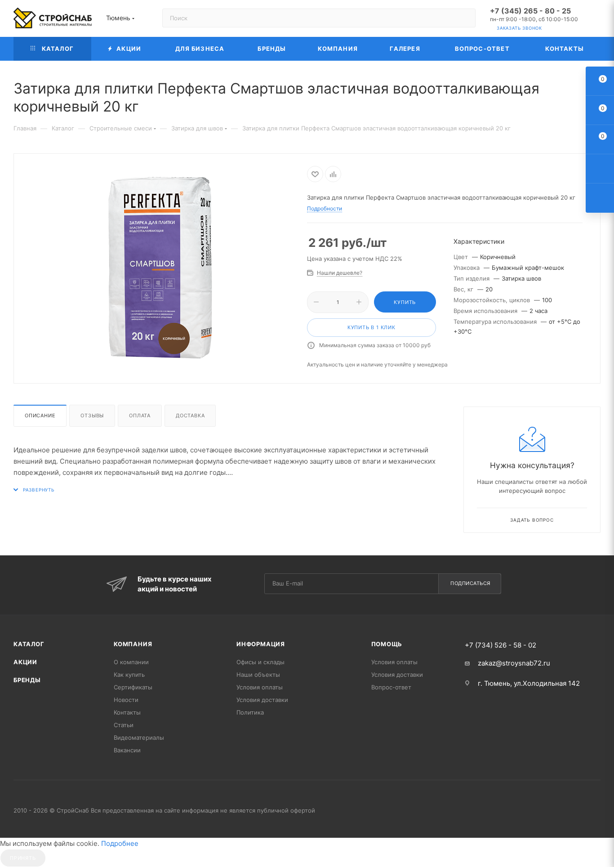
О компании (131, 662)
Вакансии (127, 750)
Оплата (140, 415)
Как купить (129, 674)
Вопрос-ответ (391, 687)
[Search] (465, 18)
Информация (260, 644)
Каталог (28, 644)
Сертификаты (133, 687)
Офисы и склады (260, 662)
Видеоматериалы (139, 737)
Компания (133, 644)
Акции (25, 662)
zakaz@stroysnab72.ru (514, 663)
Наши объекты (258, 674)
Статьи (123, 724)
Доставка (190, 415)
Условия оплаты (259, 687)
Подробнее (119, 843)
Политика (250, 712)
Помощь (387, 644)
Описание (40, 415)
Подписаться (470, 583)
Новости (126, 699)
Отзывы (92, 415)
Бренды (27, 680)
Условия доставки (262, 699)
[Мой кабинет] (596, 20)
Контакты (127, 712)
